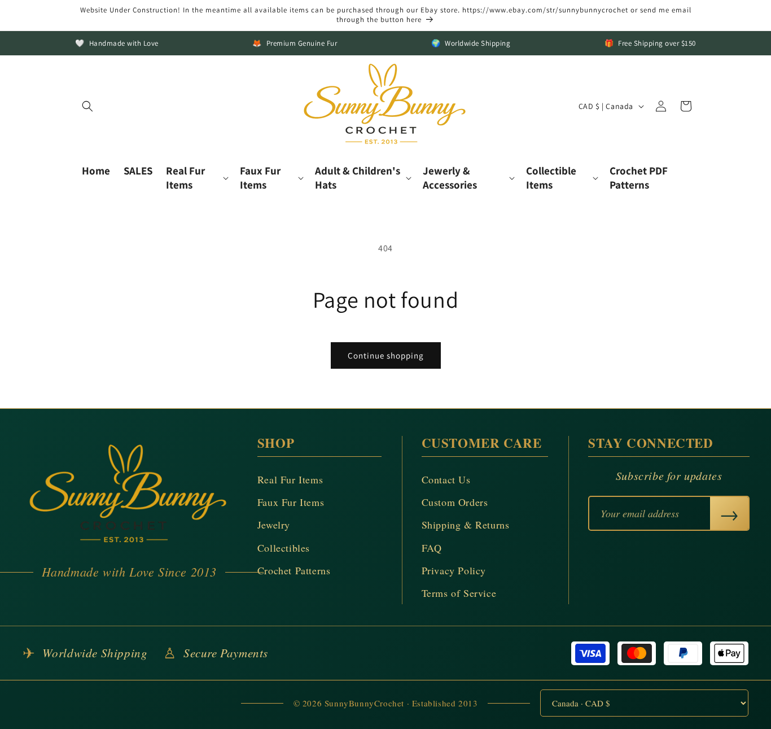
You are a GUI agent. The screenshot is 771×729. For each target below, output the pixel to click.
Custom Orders (455, 502)
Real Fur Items (290, 479)
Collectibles (283, 548)
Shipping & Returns (466, 524)
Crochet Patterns (294, 570)
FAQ (432, 548)
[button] (87, 106)
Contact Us (446, 479)
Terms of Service (459, 593)
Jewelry (273, 524)
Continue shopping (386, 355)
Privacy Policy (454, 570)
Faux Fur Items (290, 502)
